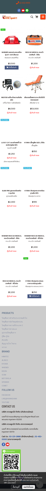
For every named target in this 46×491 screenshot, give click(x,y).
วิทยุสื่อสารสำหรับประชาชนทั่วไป (14, 318)
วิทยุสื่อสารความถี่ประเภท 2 (12, 325)
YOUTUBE (5, 402)
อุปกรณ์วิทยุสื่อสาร (9, 333)
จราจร (4, 347)
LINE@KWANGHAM (9, 399)
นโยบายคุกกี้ (11, 482)
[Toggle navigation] (43, 17)
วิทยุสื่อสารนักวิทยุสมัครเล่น (12, 322)
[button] (31, 17)
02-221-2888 (15, 436)
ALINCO (5, 360)
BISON (4, 371)
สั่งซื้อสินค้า (12, 67)
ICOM (4, 375)
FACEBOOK (6, 395)
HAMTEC (5, 357)
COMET (5, 386)
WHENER (5, 367)
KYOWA (5, 364)
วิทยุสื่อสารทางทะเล (9, 329)
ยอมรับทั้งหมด (28, 487)
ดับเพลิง (5, 340)
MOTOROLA (6, 378)
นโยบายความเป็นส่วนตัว (30, 480)
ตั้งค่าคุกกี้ (16, 487)
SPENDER (5, 382)
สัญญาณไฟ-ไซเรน (9, 344)
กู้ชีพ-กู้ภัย (5, 336)
